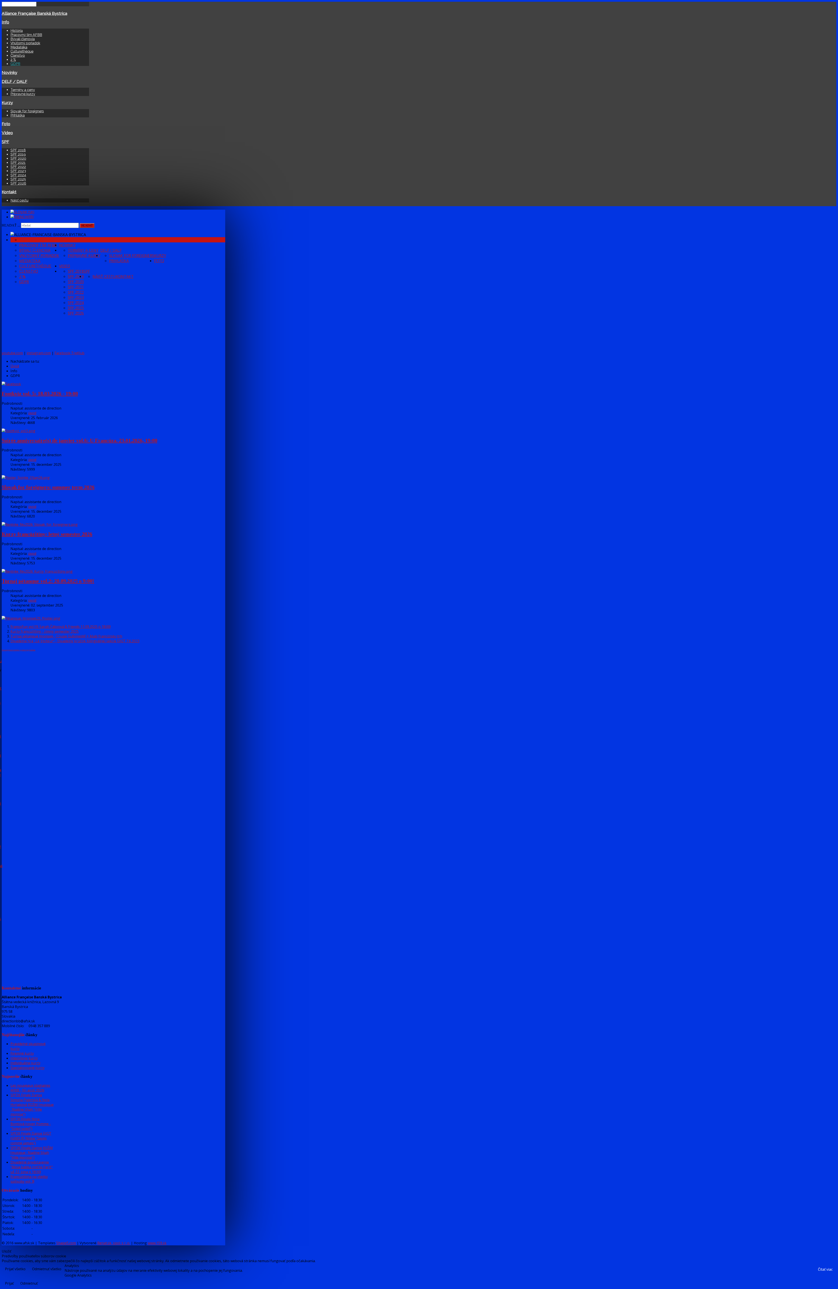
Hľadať (87, 225)
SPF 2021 (18, 163)
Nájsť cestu (19, 200)
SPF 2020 (18, 158)
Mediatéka (18, 47)
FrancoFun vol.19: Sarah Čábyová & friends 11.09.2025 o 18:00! (60, 626)
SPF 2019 (18, 154)
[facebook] (11, 384)
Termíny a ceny (22, 90)
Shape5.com (66, 1243)
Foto (6, 123)
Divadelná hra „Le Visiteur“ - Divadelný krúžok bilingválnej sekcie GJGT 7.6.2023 (74, 641)
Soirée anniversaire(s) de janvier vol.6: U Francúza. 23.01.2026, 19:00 (79, 440)
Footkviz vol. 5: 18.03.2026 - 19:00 (40, 393)
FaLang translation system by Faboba (18, 650)
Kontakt (9, 191)
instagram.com (39, 353)
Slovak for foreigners (27, 111)
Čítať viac (825, 1269)
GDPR (15, 64)
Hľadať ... (11, 225)
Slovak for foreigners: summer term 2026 (48, 487)
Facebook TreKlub (69, 353)
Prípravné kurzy (22, 94)
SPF (5, 141)
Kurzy (7, 102)
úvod (32, 413)
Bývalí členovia (22, 39)
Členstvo (17, 55)
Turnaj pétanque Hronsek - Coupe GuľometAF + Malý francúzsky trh (66, 636)
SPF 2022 (18, 167)
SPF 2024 (18, 175)
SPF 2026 (18, 183)
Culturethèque (21, 51)
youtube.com (12, 353)
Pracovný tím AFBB (26, 35)
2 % (13, 60)
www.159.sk (157, 1243)
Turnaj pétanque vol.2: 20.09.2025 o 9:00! (48, 581)
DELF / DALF (14, 81)
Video (7, 132)
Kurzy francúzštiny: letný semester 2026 (47, 534)
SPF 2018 (18, 150)
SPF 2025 (18, 179)
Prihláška (17, 115)
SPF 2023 (18, 171)
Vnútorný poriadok (25, 43)
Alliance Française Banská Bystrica (34, 13)
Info (5, 22)
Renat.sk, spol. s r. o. (113, 1243)
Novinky (9, 72)
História (16, 31)
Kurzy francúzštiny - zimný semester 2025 (44, 631)
